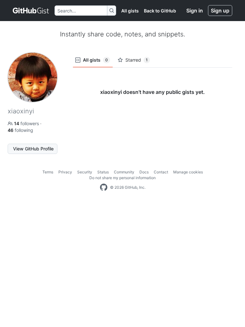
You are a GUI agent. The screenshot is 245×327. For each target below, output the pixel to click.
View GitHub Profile (33, 148)
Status (103, 172)
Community (124, 172)
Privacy (65, 172)
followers (27, 123)
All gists (130, 10)
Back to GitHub (160, 10)
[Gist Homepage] (31, 10)
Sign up (220, 10)
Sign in (194, 10)
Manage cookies (188, 172)
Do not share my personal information (122, 177)
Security (84, 172)
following (20, 130)
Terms (47, 172)
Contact (161, 172)
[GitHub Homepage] (104, 187)
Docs (144, 172)
